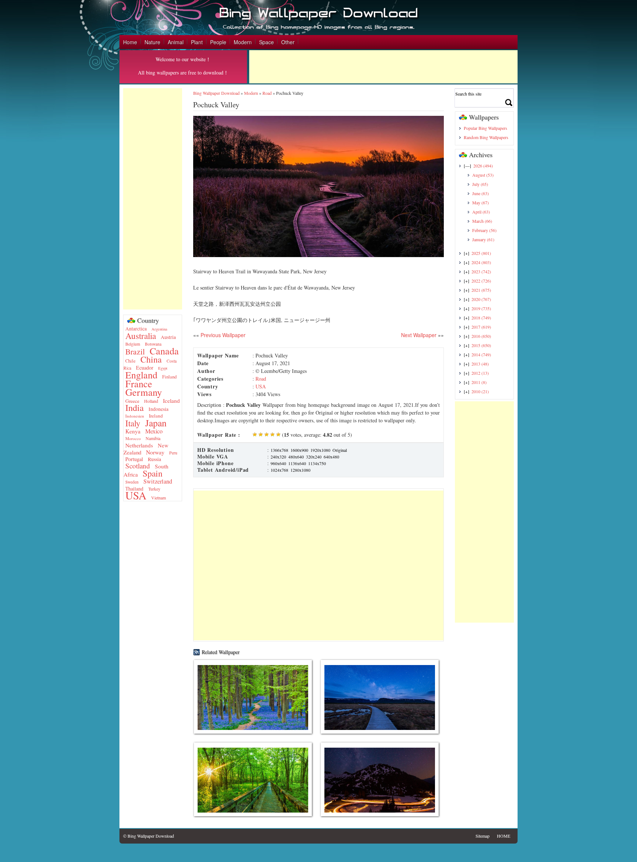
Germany (143, 391)
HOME (503, 836)
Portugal (134, 459)
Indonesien (134, 416)
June (480, 193)
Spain (153, 473)
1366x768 (279, 450)
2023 (481, 271)
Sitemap (483, 836)
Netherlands (139, 445)
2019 (481, 308)
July (480, 184)
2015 (481, 345)
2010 (480, 391)
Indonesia (158, 409)
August (483, 175)
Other (288, 42)
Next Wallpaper (418, 335)
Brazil (135, 351)
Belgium (132, 344)
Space (266, 42)
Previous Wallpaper (222, 335)
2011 (479, 382)
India (134, 407)
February (484, 230)
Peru (173, 453)
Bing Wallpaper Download (216, 93)
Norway (155, 452)
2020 (481, 299)
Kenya (132, 431)
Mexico (154, 431)
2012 (480, 373)
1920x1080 (320, 450)
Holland (151, 401)
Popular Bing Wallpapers (485, 128)
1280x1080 (300, 470)
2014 (481, 354)
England (141, 374)
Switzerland (157, 481)
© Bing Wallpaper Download (148, 836)
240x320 (278, 457)
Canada (164, 350)
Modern (243, 42)
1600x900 (299, 450)
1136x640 (297, 463)
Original (340, 450)
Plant (197, 42)
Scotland (137, 465)
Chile (130, 361)
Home (130, 42)
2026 (483, 166)
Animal (176, 42)
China (151, 359)
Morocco (133, 438)
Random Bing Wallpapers (486, 137)
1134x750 (317, 463)
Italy (132, 423)
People (218, 42)
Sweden (132, 482)
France (138, 383)
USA (135, 495)
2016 (481, 336)
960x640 (278, 463)
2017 (481, 327)
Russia (154, 459)
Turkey (154, 489)
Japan (156, 422)
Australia (140, 336)
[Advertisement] (383, 66)
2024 (481, 262)
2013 (480, 364)
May (480, 202)
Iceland (171, 400)
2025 (481, 253)
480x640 (296, 457)
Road (267, 93)
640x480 (331, 457)
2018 (481, 318)
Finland (169, 377)
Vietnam (158, 498)
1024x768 (279, 470)
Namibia (153, 438)
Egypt (162, 368)
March (482, 221)
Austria (168, 337)
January (483, 239)
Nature (152, 42)
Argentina (159, 329)
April (481, 212)
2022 (481, 281)
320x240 (313, 457)
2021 (481, 290)
